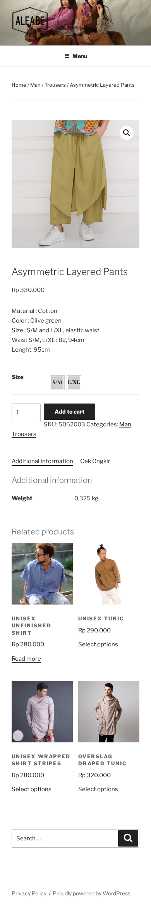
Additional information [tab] (42, 461)
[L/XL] (74, 382)
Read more (26, 658)
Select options (98, 644)
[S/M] (57, 382)
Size (18, 377)
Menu (79, 56)
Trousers (55, 85)
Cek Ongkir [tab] (95, 461)
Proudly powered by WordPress (91, 893)
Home (19, 85)
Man (35, 85)
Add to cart (69, 411)
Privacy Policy (29, 893)
